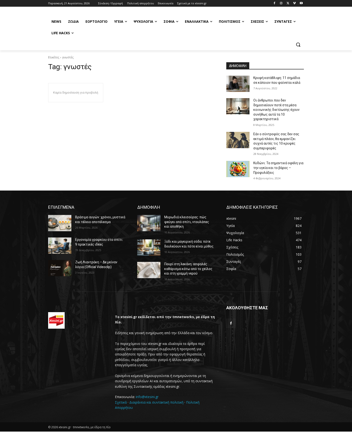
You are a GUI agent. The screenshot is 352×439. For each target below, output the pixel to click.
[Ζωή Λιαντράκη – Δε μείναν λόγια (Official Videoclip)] (59, 268)
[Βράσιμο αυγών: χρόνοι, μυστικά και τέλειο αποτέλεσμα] (59, 223)
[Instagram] (281, 3)
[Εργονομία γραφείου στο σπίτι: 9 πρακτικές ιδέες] (59, 245)
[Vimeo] (294, 3)
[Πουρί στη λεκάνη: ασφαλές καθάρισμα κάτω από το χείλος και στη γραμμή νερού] (148, 270)
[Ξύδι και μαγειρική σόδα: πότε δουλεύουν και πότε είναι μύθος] (148, 247)
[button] (298, 44)
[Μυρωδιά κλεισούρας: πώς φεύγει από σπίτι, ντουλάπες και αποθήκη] (148, 223)
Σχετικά (121, 402)
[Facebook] (274, 3)
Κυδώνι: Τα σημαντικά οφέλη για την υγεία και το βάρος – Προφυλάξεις (278, 167)
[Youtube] (301, 3)
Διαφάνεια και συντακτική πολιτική (156, 402)
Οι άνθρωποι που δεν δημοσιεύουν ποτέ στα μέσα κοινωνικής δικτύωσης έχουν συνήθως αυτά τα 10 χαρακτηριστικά (276, 109)
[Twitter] (288, 3)
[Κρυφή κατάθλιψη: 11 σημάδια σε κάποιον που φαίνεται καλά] (238, 84)
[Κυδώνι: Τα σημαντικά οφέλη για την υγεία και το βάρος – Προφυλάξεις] (238, 169)
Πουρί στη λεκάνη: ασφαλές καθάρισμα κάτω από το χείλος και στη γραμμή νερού (188, 268)
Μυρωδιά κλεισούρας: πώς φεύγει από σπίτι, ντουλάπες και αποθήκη (186, 221)
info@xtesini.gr (147, 396)
